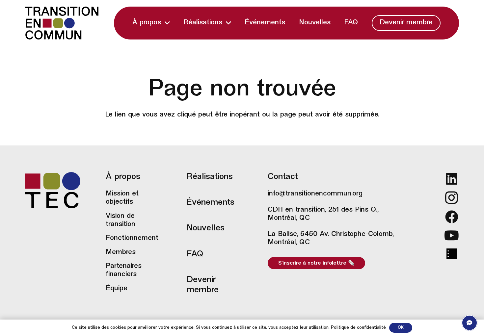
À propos (123, 177)
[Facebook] (451, 216)
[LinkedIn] (451, 178)
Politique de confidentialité (358, 328)
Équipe (116, 288)
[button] (167, 23)
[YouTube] (451, 235)
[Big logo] (62, 23)
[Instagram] (451, 198)
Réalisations (210, 177)
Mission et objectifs (122, 198)
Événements (210, 203)
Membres (121, 252)
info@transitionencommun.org (315, 194)
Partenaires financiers (124, 270)
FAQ (195, 254)
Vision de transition (120, 220)
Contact (283, 177)
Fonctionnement (132, 238)
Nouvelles (206, 228)
